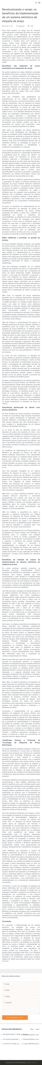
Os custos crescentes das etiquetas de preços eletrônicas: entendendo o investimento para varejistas (11, 1039)
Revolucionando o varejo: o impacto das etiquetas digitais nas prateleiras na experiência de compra (31, 1039)
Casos (37, 1029)
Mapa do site (31, 1062)
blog (32, 1029)
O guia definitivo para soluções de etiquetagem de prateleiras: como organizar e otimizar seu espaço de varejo (31, 1044)
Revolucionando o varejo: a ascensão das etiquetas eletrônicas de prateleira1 (16, 1034)
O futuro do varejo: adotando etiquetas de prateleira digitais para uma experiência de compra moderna (11, 1044)
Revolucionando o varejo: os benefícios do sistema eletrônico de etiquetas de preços (31, 1035)
